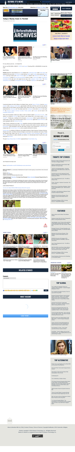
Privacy (31, 427)
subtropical (30, 108)
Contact (26, 427)
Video (50, 3)
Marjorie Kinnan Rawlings (25, 133)
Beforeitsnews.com (13, 7)
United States (42, 72)
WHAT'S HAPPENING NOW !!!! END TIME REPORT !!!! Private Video (60, 165)
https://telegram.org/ (66, 120)
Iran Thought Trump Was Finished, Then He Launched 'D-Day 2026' (61, 292)
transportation (6, 126)
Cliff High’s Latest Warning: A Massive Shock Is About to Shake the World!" (61, 192)
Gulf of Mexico (17, 74)
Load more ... (25, 316)
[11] (6, 117)
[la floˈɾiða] (14, 116)
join (9, 172)
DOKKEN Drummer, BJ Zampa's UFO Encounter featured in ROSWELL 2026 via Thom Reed (60, 239)
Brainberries (20, 100)
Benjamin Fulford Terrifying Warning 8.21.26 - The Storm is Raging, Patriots (61, 161)
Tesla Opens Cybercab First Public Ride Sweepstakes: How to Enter (60, 372)
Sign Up (70, 2)
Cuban (21, 123)
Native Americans (41, 119)
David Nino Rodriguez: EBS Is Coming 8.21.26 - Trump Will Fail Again (60, 201)
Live (47, 3)
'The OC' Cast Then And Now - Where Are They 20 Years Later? (24, 97)
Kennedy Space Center (15, 127)
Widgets (65, 427)
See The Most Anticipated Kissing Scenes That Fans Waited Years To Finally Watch (40, 260)
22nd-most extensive (39, 75)
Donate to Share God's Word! (61, 38)
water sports (10, 136)
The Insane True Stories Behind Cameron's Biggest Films (25, 155)
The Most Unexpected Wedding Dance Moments (40, 97)
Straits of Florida (20, 75)
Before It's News (15, 1)
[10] (3, 110)
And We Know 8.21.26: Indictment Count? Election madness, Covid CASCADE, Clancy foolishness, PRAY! (61, 174)
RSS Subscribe (58, 427)
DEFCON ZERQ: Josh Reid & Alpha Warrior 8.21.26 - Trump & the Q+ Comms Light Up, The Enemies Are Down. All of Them (61, 248)
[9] (9, 77)
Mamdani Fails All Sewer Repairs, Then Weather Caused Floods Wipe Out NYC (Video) (60, 196)
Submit (61, 150)
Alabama (29, 74)
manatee (36, 110)
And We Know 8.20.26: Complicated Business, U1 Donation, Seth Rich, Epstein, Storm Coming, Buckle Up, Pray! (61, 303)
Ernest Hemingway (36, 133)
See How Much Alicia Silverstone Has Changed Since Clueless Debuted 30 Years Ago (61, 74)
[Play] (61, 25)
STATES (20, 66)
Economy (14, 3)
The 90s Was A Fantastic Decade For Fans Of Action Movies (61, 89)
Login (67, 2)
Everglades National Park (8, 112)
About (9, 427)
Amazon (25, 66)
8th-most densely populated (19, 77)
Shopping (63, 3)
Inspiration (44, 3)
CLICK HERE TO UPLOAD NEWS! (66, 15)
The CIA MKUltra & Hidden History (59, 378)
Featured (9, 3)
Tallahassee (33, 80)
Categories (68, 3)
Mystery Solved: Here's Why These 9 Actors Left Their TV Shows (60, 60)
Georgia (34, 74)
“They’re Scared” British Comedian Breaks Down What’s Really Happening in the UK (60, 393)
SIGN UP (55, 139)
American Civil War (18, 121)
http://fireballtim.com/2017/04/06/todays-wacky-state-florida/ (18, 165)
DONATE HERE (55, 9)
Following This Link (8, 219)
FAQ (22, 427)
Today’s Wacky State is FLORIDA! (14, 138)
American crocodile (19, 110)
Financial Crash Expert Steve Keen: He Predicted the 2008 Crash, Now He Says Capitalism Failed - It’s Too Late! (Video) (60, 308)
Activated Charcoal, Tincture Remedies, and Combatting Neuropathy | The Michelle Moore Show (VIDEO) (61, 229)
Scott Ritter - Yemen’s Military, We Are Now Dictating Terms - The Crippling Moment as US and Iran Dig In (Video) (61, 332)
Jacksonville (35, 77)
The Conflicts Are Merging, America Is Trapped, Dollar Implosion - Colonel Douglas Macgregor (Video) (61, 287)
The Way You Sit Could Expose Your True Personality (56, 274)
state (21, 72)
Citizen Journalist (31, 177)
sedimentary (12, 108)
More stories (20, 14)
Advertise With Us (15, 427)
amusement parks (43, 126)
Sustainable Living (37, 3)
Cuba (27, 75)
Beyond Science (23, 3)
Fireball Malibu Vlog (32, 138)
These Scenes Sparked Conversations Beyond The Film (61, 103)
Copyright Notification (48, 427)
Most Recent (58, 3)
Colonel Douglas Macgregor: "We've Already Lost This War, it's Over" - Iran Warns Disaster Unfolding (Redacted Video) (61, 313)
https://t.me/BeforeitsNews (57, 124)
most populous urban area (20, 80)
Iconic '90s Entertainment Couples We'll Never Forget (9, 155)
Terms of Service (38, 427)
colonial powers (29, 118)
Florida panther (27, 110)
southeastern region (33, 72)
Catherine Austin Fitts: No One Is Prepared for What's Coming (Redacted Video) (61, 219)
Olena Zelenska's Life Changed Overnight (58, 354)
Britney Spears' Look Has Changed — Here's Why (24, 247)
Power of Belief (30, 3)
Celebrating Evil (55, 375)
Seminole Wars (29, 119)
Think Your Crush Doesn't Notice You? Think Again (10, 260)
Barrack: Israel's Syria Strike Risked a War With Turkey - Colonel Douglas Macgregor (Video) (60, 318)
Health (18, 3)
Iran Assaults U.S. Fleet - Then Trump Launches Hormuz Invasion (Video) (59, 328)
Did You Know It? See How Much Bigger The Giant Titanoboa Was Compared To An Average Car (66, 275)
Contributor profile (14, 14)
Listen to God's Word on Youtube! (61, 36)
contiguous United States (36, 79)
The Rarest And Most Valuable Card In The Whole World (25, 260)
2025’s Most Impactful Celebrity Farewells (40, 155)
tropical (40, 108)
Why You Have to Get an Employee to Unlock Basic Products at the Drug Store (61, 397)
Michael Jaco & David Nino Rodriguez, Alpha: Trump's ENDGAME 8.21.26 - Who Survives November (61, 187)
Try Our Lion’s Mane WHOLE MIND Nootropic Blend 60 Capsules (16, 187)
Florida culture (6, 130)
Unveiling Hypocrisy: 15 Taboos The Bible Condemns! (9, 97)
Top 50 (53, 3)
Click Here (14, 177)
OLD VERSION (66, 8)
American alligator (11, 110)
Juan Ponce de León (39, 114)
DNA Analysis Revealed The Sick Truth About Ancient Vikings (10, 247)
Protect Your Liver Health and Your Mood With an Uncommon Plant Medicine (61, 364)
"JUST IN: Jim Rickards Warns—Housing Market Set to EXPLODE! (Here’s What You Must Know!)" (61, 169)
